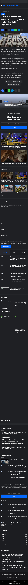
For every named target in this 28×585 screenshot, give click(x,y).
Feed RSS (19, 574)
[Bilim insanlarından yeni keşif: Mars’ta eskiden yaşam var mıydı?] (4, 467)
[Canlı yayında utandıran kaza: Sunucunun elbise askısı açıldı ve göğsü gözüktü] (5, 260)
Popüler (5, 252)
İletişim (9, 581)
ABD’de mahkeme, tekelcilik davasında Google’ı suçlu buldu (20, 330)
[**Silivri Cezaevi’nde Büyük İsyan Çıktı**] (4, 525)
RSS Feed (10, 574)
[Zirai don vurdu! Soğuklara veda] (21, 188)
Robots (14, 574)
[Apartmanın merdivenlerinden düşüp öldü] (7, 188)
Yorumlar (23, 252)
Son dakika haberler (14, 84)
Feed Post (14, 575)
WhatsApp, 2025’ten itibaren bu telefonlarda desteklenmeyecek (18, 478)
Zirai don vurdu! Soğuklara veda (18, 193)
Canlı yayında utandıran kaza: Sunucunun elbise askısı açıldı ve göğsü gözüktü (18, 258)
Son (14, 252)
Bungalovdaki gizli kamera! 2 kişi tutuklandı (7, 180)
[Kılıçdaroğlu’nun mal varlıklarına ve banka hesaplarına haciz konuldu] (4, 518)
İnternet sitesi (4, 235)
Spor (3, 542)
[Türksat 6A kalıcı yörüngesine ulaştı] (4, 461)
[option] (14, 101)
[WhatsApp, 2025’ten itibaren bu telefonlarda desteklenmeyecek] (4, 479)
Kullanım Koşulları (11, 583)
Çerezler (20, 581)
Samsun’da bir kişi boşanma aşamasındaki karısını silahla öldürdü (21, 181)
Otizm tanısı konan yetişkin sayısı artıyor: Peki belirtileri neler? (18, 266)
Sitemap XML (4, 574)
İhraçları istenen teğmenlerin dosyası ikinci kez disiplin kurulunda (17, 289)
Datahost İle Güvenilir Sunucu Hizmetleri (6, 419)
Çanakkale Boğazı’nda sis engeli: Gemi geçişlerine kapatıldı (13, 104)
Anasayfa (3, 11)
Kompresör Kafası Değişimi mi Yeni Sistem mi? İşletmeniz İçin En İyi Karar (20, 303)
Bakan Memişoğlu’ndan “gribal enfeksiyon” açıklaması (17, 280)
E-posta (3, 229)
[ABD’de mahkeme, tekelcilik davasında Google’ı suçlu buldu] (21, 322)
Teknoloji (4, 544)
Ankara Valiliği (17, 81)
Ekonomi (4, 534)
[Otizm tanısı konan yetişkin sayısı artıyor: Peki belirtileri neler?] (5, 268)
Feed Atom (23, 574)
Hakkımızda (4, 581)
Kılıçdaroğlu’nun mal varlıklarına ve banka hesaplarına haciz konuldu (18, 517)
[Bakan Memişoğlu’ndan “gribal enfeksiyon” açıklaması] (5, 283)
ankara (9, 81)
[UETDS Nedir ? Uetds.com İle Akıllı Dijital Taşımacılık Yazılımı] (7, 303)
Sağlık (3, 540)
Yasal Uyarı (18, 583)
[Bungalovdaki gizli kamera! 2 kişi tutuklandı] (7, 175)
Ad (2, 223)
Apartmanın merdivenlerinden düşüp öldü (7, 194)
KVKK (24, 581)
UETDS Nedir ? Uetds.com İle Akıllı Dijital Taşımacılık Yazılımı (5, 311)
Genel (7, 11)
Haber (3, 538)
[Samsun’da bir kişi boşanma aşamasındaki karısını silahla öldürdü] (21, 175)
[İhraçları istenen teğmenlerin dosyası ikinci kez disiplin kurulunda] (5, 290)
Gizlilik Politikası (14, 581)
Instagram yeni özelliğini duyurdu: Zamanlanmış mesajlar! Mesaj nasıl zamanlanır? (18, 473)
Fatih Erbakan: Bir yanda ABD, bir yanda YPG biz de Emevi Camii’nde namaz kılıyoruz (18, 275)
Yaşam (3, 547)
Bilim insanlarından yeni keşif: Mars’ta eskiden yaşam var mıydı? (18, 466)
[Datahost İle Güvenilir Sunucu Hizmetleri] (7, 367)
